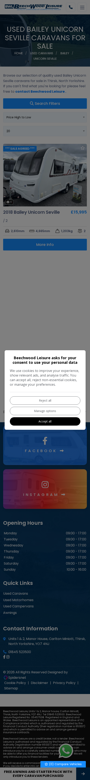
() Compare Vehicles (65, 764)
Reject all (45, 400)
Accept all (45, 421)
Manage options (45, 411)
